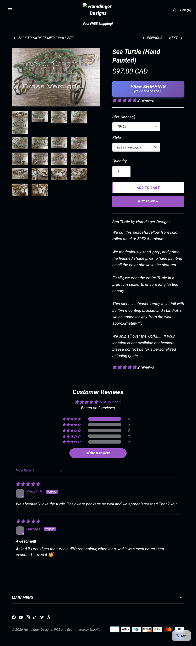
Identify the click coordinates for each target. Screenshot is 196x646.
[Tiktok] (35, 618)
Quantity (119, 161)
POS (57, 630)
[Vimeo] (42, 618)
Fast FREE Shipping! (98, 24)
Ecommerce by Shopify (83, 630)
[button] (22, 77)
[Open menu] (10, 10)
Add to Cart (148, 188)
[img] (28, 484)
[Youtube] (21, 618)
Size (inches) (123, 117)
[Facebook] (14, 618)
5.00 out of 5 (110, 402)
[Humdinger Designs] (98, 9)
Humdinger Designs (38, 630)
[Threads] (48, 618)
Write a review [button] (98, 453)
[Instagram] (28, 618)
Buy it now (148, 201)
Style (116, 137)
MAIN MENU (22, 598)
